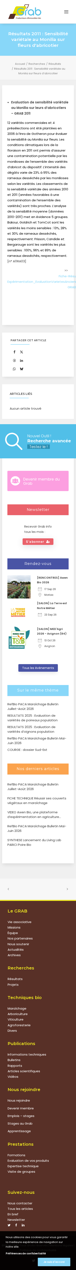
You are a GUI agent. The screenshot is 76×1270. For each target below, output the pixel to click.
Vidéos (13, 1076)
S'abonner (35, 542)
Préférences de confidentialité (26, 1253)
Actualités (16, 949)
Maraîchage (17, 1008)
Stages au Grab (20, 1123)
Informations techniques (27, 1054)
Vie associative (19, 922)
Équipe (13, 933)
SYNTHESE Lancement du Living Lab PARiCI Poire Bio (34, 842)
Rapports (15, 1065)
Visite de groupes (21, 1171)
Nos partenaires (20, 938)
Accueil (20, 64)
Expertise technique (23, 1166)
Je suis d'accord (54, 1262)
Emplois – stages (21, 1116)
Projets (13, 984)
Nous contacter (20, 1203)
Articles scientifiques (24, 1071)
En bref (13, 1214)
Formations (16, 1155)
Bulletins (14, 1060)
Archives (14, 955)
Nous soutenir (18, 944)
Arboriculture (18, 1014)
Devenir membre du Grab (41, 481)
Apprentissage (19, 1131)
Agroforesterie (19, 1025)
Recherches (36, 64)
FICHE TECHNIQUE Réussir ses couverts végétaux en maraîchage (36, 800)
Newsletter (16, 1219)
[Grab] (25, 12)
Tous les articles (20, 1208)
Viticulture (15, 1019)
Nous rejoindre (19, 1100)
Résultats (55, 64)
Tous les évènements (38, 668)
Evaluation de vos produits (28, 1160)
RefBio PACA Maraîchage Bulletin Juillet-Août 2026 (32, 786)
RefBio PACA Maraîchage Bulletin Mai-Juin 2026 (36, 828)
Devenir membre (21, 1108)
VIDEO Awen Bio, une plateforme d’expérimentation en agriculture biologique (33, 814)
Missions (14, 927)
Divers (12, 1030)
